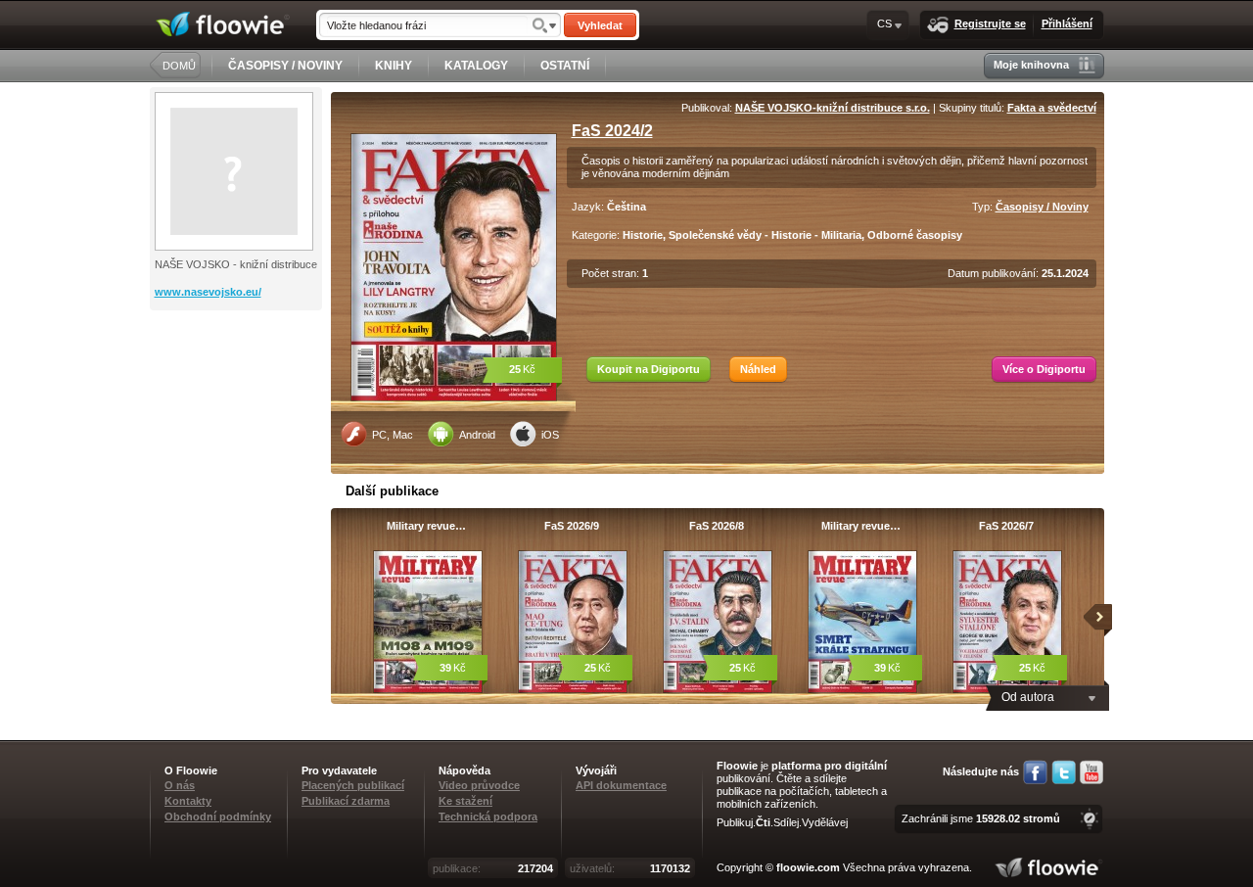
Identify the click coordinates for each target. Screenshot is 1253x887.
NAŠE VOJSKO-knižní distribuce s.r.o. (832, 108)
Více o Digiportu (1044, 369)
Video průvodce (479, 785)
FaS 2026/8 (716, 526)
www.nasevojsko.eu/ (208, 292)
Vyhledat (600, 25)
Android (477, 435)
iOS (550, 435)
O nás (179, 785)
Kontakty (187, 801)
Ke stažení (465, 801)
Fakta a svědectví (1051, 108)
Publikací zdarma (346, 801)
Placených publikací (353, 785)
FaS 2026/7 (1006, 526)
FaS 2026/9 (571, 526)
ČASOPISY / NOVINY (285, 65)
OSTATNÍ (564, 65)
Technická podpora (488, 816)
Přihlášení (1067, 23)
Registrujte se (990, 23)
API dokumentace (621, 785)
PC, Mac (392, 435)
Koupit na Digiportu (648, 369)
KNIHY (393, 65)
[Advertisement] (238, 388)
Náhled (758, 369)
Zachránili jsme (981, 818)
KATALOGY (476, 65)
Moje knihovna (1031, 64)
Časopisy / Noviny (1042, 206)
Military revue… (426, 526)
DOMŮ (179, 65)
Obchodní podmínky (217, 816)
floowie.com (808, 867)
